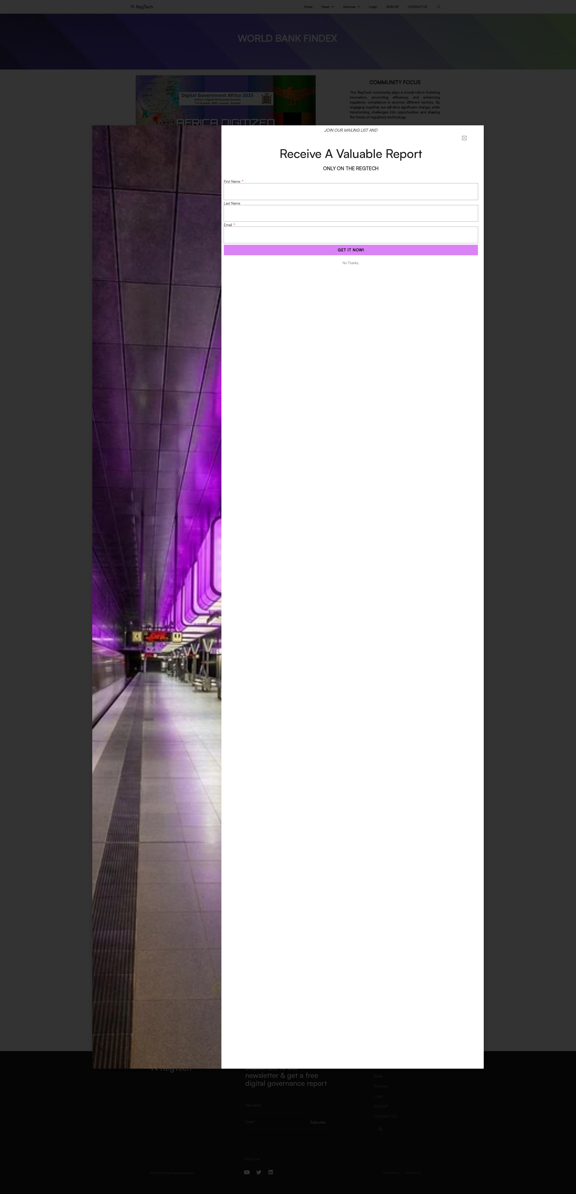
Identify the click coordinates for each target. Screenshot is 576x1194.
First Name (232, 181)
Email (228, 225)
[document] (288, 597)
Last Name (232, 203)
